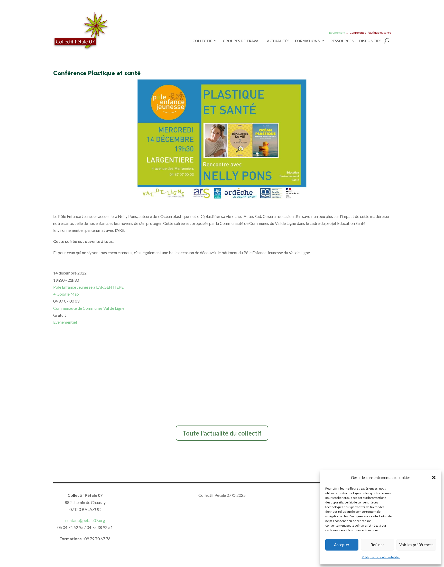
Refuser (377, 544)
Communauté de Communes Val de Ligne (88, 308)
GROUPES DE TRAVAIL (242, 41)
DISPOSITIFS (370, 41)
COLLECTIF (202, 41)
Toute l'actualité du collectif (222, 433)
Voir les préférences (416, 544)
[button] (433, 477)
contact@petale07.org (85, 520)
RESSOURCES (342, 41)
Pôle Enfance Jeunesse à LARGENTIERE (88, 287)
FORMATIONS (307, 41)
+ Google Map (66, 293)
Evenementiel (65, 322)
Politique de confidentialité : (381, 557)
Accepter (341, 544)
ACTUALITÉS (278, 41)
